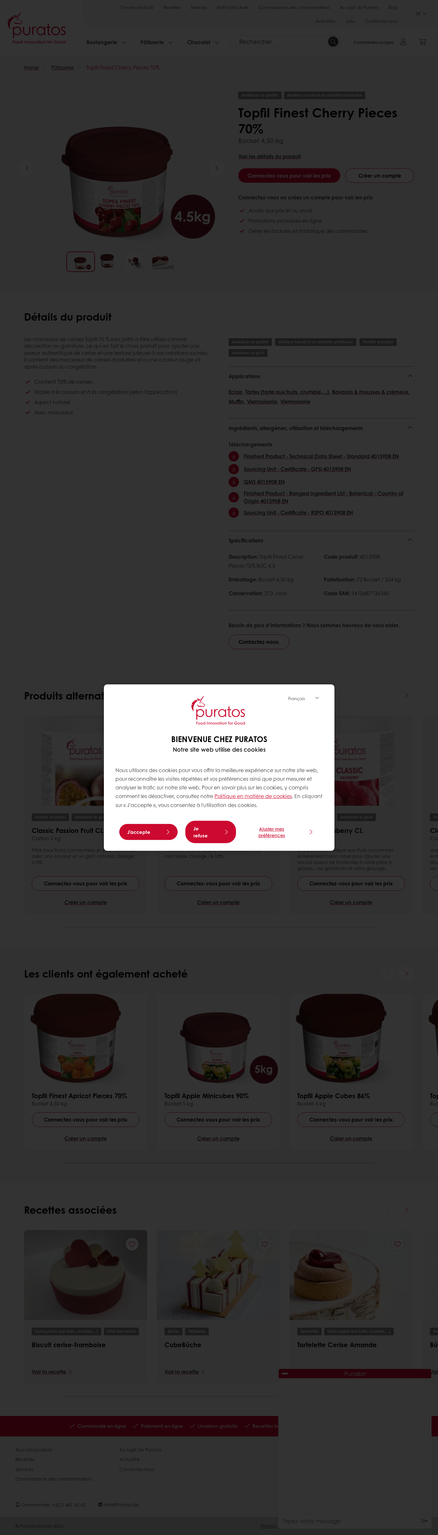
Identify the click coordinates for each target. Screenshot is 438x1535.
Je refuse (200, 832)
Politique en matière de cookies (253, 796)
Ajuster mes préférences (271, 832)
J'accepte (138, 831)
